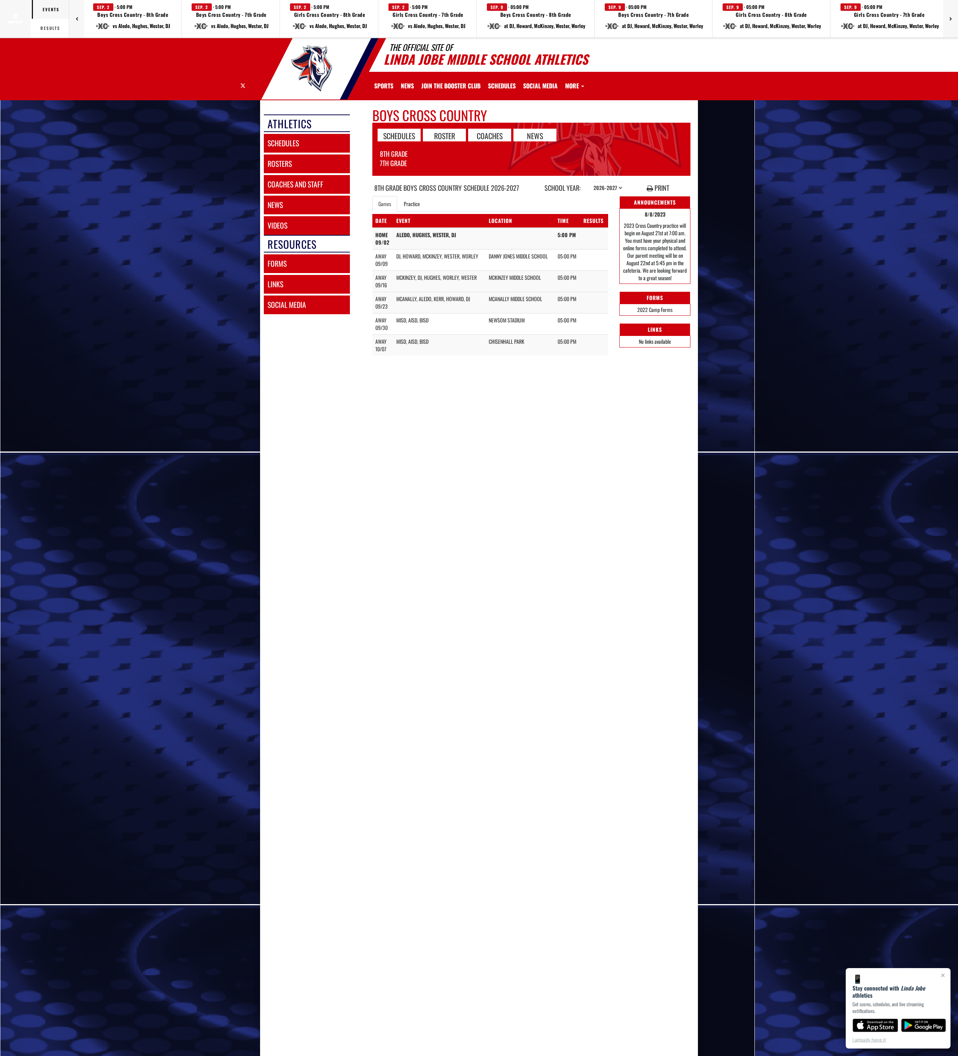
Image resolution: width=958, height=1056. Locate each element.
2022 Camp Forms (654, 309)
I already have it (869, 1040)
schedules (283, 143)
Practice (412, 204)
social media (287, 304)
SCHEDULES (399, 135)
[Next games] (950, 18)
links (275, 284)
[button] (132, 18)
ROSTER (444, 135)
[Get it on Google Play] (923, 1025)
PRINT (661, 188)
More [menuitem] (572, 85)
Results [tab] (50, 28)
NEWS (535, 135)
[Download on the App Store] (875, 1025)
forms (277, 263)
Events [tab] (51, 9)
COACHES (490, 135)
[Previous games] (76, 18)
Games (384, 204)
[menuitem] (407, 86)
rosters (280, 163)
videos (277, 225)
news (275, 204)
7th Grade (393, 163)
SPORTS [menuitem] (383, 85)
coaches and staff (295, 184)
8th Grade (394, 154)
